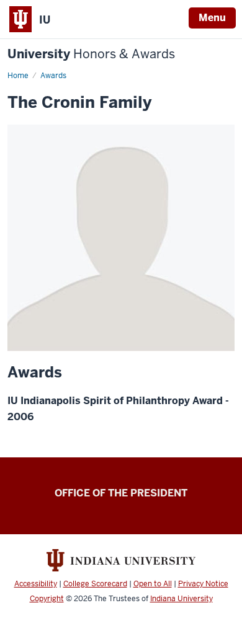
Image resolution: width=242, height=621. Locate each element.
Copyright (47, 599)
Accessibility (35, 584)
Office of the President (121, 493)
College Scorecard (95, 584)
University (91, 54)
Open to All (152, 584)
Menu (212, 17)
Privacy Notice (203, 584)
